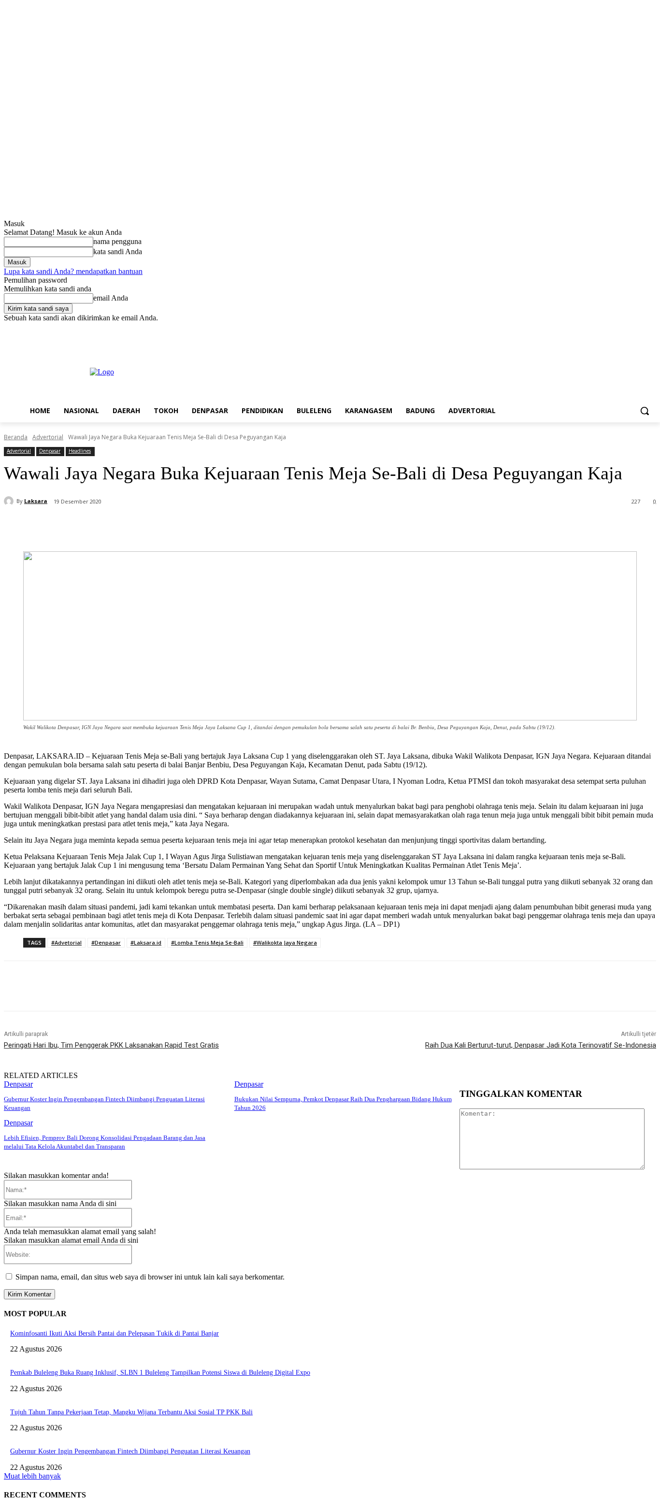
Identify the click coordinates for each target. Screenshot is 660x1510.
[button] (644, 410)
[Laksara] (10, 501)
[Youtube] (650, 329)
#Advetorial (66, 942)
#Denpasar (106, 942)
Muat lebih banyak (32, 1476)
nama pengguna (117, 241)
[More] (238, 527)
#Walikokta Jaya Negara (285, 942)
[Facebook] (597, 329)
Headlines (80, 450)
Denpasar (49, 450)
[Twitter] (624, 329)
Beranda (16, 437)
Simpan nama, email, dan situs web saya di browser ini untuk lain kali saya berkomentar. (150, 1277)
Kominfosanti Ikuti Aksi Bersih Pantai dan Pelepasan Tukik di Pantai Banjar (114, 1333)
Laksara (35, 500)
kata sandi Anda (117, 251)
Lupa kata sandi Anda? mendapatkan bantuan (73, 271)
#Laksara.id (145, 942)
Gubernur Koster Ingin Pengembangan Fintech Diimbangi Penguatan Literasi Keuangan (130, 1451)
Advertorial (47, 437)
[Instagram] (610, 329)
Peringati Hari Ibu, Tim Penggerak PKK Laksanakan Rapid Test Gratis (111, 1045)
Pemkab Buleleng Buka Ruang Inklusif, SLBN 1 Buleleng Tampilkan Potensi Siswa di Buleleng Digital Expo (160, 1372)
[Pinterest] (169, 526)
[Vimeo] (637, 329)
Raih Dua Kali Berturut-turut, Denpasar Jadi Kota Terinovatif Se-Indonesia (540, 1045)
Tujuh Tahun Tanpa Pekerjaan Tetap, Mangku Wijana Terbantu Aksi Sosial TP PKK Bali (131, 1412)
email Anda (110, 298)
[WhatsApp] (203, 526)
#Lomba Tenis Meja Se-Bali (207, 942)
